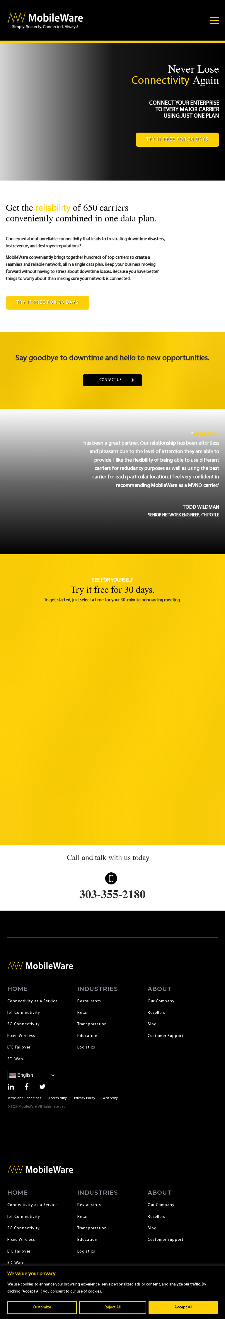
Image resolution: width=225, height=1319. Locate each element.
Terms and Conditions (24, 1098)
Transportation (92, 1024)
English (24, 1075)
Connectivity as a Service (32, 1001)
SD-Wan (15, 1059)
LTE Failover (18, 1047)
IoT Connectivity (23, 1013)
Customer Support (165, 1036)
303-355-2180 (112, 893)
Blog (152, 1024)
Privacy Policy (84, 1098)
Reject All (113, 1307)
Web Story (110, 1098)
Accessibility (57, 1098)
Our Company (161, 1001)
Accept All (183, 1307)
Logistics (86, 1047)
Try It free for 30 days (177, 139)
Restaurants (89, 1001)
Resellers (156, 1013)
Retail (83, 1013)
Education (87, 1036)
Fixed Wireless (21, 1036)
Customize (42, 1307)
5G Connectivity (23, 1024)
